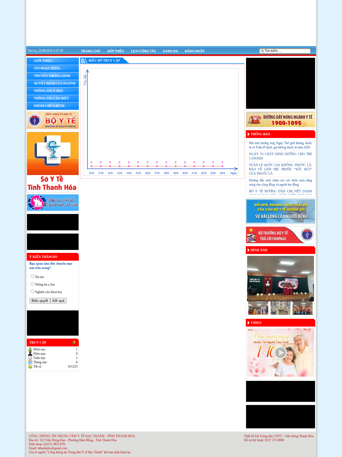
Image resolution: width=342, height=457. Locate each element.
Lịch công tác (143, 51)
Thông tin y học (45, 284)
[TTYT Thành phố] (258, 308)
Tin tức (39, 277)
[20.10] (280, 278)
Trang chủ (90, 51)
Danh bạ (170, 51)
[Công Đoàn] (280, 308)
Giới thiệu (115, 51)
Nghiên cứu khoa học (48, 292)
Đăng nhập (195, 51)
